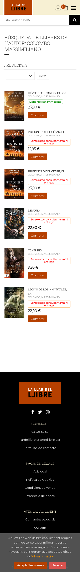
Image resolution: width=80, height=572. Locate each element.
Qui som (40, 527)
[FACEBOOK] (32, 411)
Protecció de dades (40, 496)
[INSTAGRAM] (47, 411)
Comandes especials (40, 519)
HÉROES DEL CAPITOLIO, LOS (47, 93)
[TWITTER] (40, 411)
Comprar (37, 115)
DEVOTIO (34, 210)
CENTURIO (35, 250)
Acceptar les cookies (30, 565)
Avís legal (40, 471)
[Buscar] (74, 20)
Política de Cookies (40, 479)
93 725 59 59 (40, 431)
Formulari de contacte (40, 448)
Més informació (42, 556)
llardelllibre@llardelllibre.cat (40, 439)
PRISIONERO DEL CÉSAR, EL (46, 132)
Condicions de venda (40, 487)
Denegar (57, 565)
